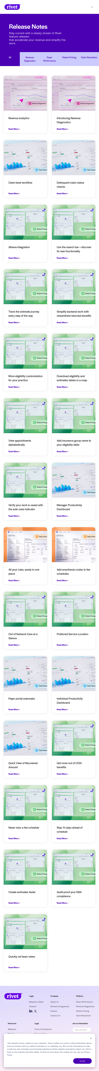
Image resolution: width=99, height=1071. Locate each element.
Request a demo (36, 1001)
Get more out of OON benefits (69, 765)
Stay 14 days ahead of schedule (69, 830)
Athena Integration (19, 247)
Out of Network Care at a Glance (23, 636)
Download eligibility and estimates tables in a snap (72, 378)
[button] (93, 7)
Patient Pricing (82, 1011)
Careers (53, 1011)
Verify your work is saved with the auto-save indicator (25, 507)
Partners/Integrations (59, 1006)
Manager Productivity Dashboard (69, 507)
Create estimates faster (22, 892)
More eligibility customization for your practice (25, 378)
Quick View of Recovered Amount (23, 765)
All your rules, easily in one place (23, 572)
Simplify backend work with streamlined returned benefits (74, 314)
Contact (32, 1006)
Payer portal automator (21, 698)
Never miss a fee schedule (23, 827)
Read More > (14, 128)
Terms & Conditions (43, 1029)
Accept (82, 1061)
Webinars (12, 1029)
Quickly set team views (21, 956)
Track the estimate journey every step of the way (23, 314)
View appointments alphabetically (19, 443)
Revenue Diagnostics (85, 1006)
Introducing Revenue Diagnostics (69, 120)
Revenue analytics (18, 118)
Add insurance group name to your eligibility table (74, 443)
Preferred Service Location (72, 634)
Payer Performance (84, 1001)
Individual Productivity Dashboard (70, 701)
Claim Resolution (83, 1015)
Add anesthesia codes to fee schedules (73, 572)
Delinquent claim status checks (70, 185)
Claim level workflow (20, 182)
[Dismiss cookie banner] (91, 1038)
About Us (54, 1001)
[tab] (10, 59)
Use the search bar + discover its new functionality (74, 249)
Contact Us (55, 1015)
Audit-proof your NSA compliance (69, 894)
